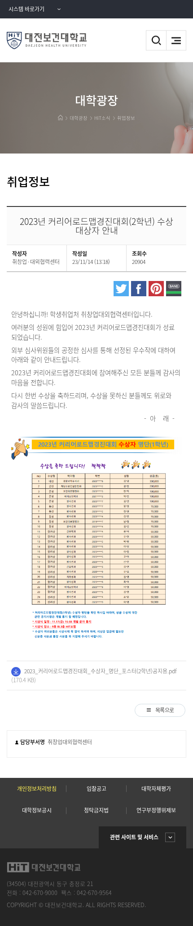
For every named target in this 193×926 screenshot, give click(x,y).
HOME (60, 117)
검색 (156, 41)
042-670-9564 (94, 892)
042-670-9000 (39, 892)
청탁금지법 (96, 810)
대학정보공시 (37, 810)
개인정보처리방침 (37, 789)
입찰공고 (96, 789)
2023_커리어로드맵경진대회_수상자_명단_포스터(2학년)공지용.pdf (100, 671)
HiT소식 (102, 117)
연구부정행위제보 (156, 810)
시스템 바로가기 (26, 9)
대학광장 (79, 117)
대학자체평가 (156, 789)
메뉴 (176, 41)
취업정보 (126, 117)
